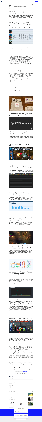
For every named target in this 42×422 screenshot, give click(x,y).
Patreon (21, 141)
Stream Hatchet (28, 334)
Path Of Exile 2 (14, 308)
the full (28, 339)
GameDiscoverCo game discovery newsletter (16, 11)
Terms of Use (24, 414)
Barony (24, 272)
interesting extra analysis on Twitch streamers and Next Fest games (23, 60)
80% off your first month (13, 140)
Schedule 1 (23, 52)
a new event (28, 347)
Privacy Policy (26, 415)
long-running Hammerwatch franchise (18, 217)
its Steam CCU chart (30, 356)
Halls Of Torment (16, 273)
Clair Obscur (26, 49)
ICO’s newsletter (28, 64)
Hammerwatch (30, 218)
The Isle (27, 355)
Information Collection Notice (21, 415)
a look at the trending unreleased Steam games (19, 47)
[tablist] (12, 383)
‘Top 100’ (30, 339)
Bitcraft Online (23, 53)
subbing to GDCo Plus (26, 22)
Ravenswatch (14, 272)
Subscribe (36, 1)
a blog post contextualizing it (15, 343)
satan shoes (24, 92)
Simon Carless (13, 399)
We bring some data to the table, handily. (13, 398)
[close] (27, 403)
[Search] (32, 1)
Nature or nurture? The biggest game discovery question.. (18, 393)
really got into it (28, 304)
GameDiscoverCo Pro (21, 199)
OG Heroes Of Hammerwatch (13, 219)
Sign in (40, 1)
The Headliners (18, 358)
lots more (25, 23)
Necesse (10, 272)
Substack (18, 420)
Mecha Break (17, 48)
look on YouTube (27, 303)
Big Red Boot (20, 92)
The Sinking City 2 (25, 66)
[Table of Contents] (0, 211)
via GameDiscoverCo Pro (28, 24)
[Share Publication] (34, 1)
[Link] (8, 27)
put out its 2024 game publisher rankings (19, 78)
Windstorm (11, 66)
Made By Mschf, (29, 91)
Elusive (18, 67)
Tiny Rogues (30, 272)
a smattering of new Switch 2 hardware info (18, 87)
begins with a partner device (16, 57)
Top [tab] (9, 391)
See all (10, 407)
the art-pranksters (15, 92)
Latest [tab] (11, 391)
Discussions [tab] (14, 391)
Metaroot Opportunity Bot (14, 131)
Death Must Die (22, 273)
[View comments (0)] (12, 10)
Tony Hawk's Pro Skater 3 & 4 (23, 54)
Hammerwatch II (29, 219)
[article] (21, 395)
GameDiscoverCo (13, 362)
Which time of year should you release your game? (16, 397)
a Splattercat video (21, 280)
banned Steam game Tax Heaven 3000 (22, 93)
